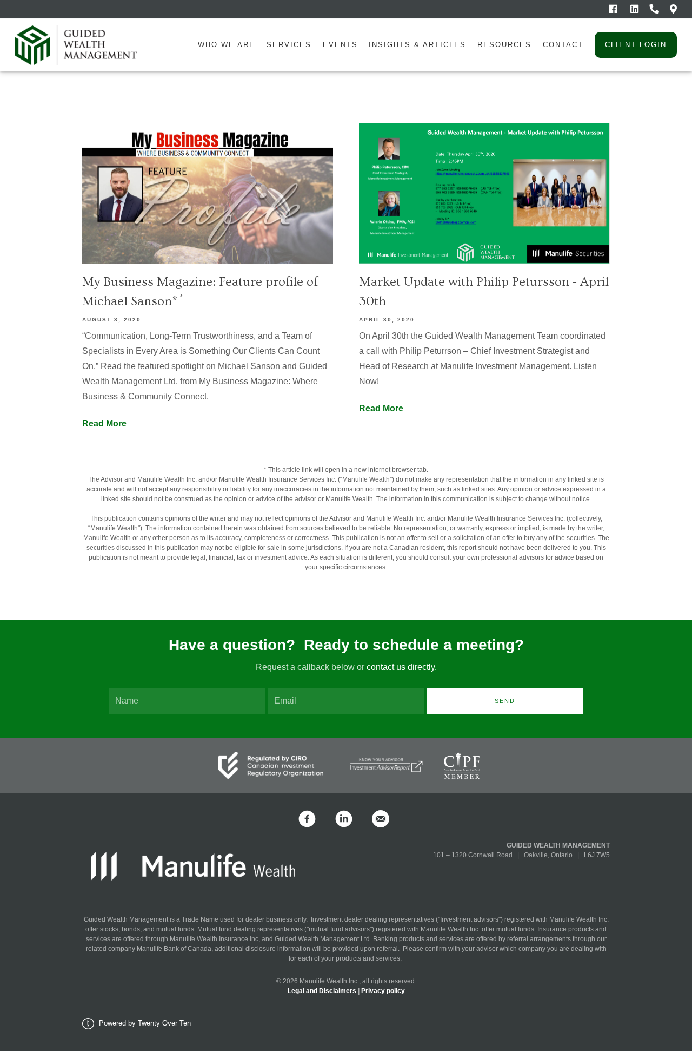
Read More (104, 423)
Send (505, 701)
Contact (563, 45)
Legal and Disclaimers (322, 991)
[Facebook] (612, 9)
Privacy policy (383, 991)
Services (289, 45)
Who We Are (226, 45)
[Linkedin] (634, 9)
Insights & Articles (417, 45)
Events (340, 45)
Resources (504, 45)
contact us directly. (400, 667)
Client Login (636, 45)
